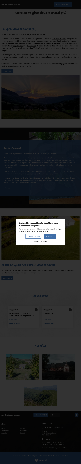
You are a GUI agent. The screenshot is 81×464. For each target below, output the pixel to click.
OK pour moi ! (50, 236)
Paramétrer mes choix (33, 236)
